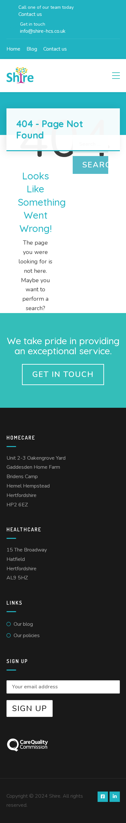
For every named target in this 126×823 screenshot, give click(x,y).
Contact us (55, 49)
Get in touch (63, 374)
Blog (31, 49)
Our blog (23, 624)
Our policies (27, 635)
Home (13, 49)
